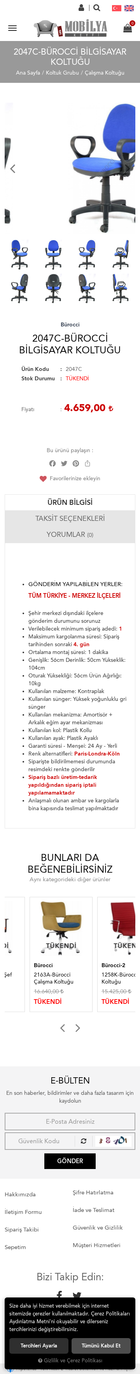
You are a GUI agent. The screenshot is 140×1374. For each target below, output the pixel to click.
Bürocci (70, 324)
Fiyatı (27, 409)
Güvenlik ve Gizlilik (98, 1227)
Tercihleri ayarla (39, 1346)
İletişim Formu (23, 1211)
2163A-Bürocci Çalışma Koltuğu (29, 978)
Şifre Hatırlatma (93, 1192)
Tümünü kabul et (101, 1346)
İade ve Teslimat (93, 1210)
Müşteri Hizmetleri (97, 1245)
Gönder (70, 1161)
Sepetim (15, 1247)
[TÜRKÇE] (116, 8)
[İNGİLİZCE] (129, 8)
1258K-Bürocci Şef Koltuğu (99, 978)
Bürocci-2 (88, 965)
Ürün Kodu (35, 369)
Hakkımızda (20, 1194)
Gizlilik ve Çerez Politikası (73, 1360)
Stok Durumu (38, 378)
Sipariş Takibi (22, 1229)
